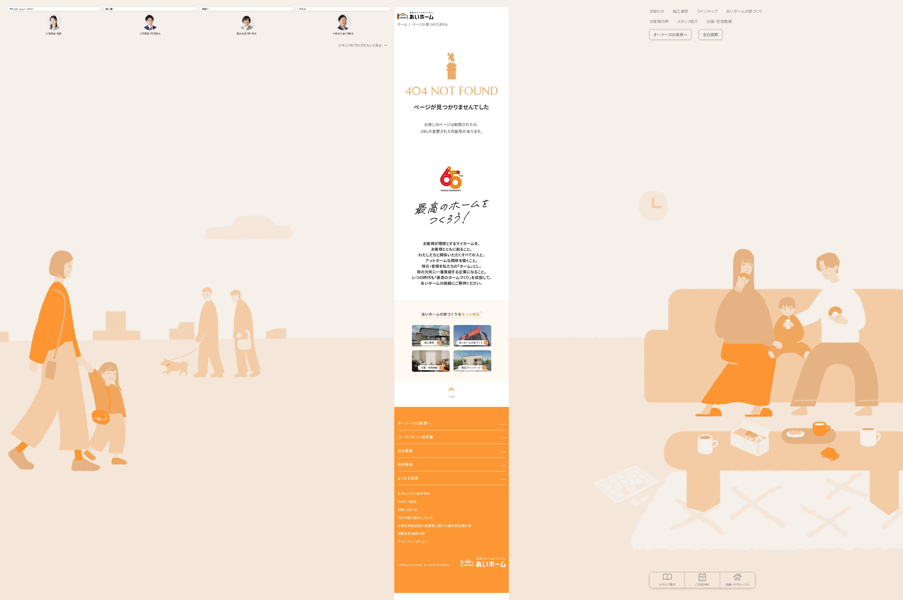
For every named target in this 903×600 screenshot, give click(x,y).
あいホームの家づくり (744, 11)
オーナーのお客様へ (670, 34)
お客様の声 (659, 21)
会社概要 (710, 34)
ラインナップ (707, 11)
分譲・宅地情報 (719, 21)
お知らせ (657, 11)
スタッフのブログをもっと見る (362, 45)
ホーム (402, 24)
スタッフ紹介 (687, 21)
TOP (451, 396)
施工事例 (680, 11)
